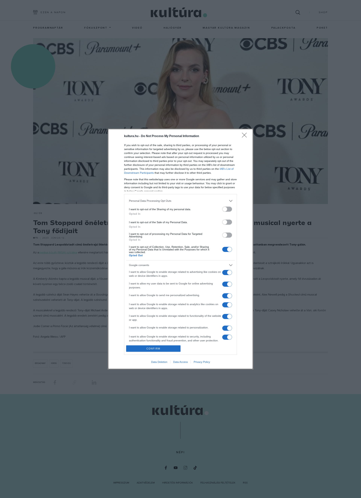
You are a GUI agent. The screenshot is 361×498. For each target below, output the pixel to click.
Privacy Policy (202, 361)
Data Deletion (159, 361)
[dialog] (180, 249)
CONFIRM (153, 348)
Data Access (180, 361)
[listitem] (180, 201)
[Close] (245, 136)
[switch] (227, 209)
